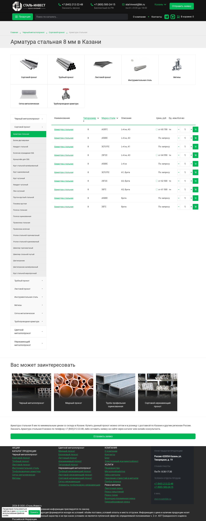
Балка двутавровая (21, 140)
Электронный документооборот (121, 461)
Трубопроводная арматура (26, 321)
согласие (20, 511)
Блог (107, 458)
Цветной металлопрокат (22, 332)
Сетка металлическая (24, 313)
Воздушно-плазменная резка (120, 498)
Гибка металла (112, 474)
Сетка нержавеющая (69, 481)
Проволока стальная (21, 223)
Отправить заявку (103, 436)
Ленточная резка (114, 488)
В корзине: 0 (187, 16)
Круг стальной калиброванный (25, 166)
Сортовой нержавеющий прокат (158, 405)
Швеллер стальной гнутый (23, 254)
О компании (139, 16)
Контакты (156, 16)
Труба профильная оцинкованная (116, 405)
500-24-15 (104, 4)
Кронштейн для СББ (21, 159)
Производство (112, 468)
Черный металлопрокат (33, 32)
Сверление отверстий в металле (121, 478)
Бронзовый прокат (68, 454)
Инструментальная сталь (26, 297)
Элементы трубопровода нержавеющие (79, 485)
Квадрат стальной (20, 147)
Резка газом (111, 495)
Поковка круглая (20, 204)
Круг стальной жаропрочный (25, 273)
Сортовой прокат (57, 32)
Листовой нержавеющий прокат (75, 474)
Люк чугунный (19, 191)
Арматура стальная (63, 129)
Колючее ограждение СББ (23, 153)
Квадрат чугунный (20, 185)
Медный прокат (73, 403)
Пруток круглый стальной (23, 197)
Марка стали (108, 118)
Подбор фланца (113, 481)
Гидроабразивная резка (117, 501)
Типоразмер (89, 118)
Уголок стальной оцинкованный (26, 242)
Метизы (18, 305)
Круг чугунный (19, 178)
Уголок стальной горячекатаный (26, 235)
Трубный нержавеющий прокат (74, 471)
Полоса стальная (20, 210)
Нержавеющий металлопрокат (22, 343)
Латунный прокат (67, 458)
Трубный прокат (21, 281)
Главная (14, 32)
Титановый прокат (68, 464)
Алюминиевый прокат (70, 461)
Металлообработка (115, 471)
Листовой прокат (22, 289)
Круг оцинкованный (21, 172)
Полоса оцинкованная (22, 216)
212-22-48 (72, 4)
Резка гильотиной (114, 491)
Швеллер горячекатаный (23, 248)
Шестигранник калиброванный (25, 267)
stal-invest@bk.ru (135, 4)
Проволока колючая (21, 229)
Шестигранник (19, 261)
